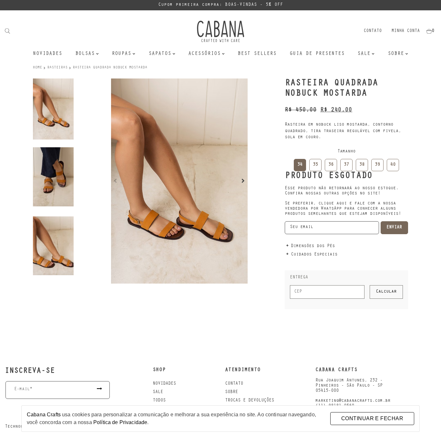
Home (37, 68)
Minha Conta (405, 31)
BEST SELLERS (257, 54)
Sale (158, 392)
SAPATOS (160, 54)
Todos (159, 401)
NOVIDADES (47, 54)
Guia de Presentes (317, 54)
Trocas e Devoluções (249, 401)
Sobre (396, 54)
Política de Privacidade (120, 422)
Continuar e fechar (372, 418)
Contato (373, 31)
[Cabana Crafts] (220, 31)
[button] (243, 181)
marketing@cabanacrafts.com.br (352, 401)
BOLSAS (85, 54)
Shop (159, 370)
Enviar (394, 227)
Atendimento (243, 370)
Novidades (164, 384)
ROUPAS (121, 54)
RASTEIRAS (57, 68)
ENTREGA (299, 278)
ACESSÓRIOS (204, 54)
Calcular (386, 292)
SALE (363, 54)
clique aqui (332, 204)
